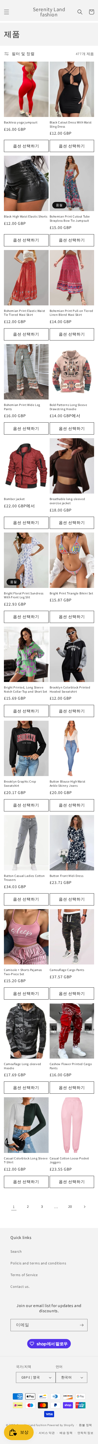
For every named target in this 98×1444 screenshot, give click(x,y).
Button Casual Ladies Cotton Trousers (24, 878)
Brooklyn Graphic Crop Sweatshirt (20, 783)
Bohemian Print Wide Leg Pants (22, 407)
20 (70, 1206)
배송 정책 (66, 1433)
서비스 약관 (47, 1433)
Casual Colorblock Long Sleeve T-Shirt (26, 1160)
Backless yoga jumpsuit (20, 122)
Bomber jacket (14, 499)
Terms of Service (24, 1274)
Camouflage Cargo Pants (67, 970)
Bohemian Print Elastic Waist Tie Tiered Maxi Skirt (24, 313)
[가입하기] (81, 1325)
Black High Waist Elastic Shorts (26, 216)
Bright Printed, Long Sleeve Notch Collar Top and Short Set (25, 689)
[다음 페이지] (84, 1206)
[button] (6, 12)
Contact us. (20, 1286)
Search (16, 1251)
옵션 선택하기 (26, 145)
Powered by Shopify (60, 1425)
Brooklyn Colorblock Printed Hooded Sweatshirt (70, 689)
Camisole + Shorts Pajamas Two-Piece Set (23, 972)
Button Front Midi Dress (67, 876)
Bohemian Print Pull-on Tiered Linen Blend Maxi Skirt (71, 313)
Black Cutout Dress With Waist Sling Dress (71, 124)
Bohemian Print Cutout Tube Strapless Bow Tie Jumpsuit (70, 218)
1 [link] (14, 1206)
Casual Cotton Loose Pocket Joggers (69, 1160)
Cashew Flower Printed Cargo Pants (71, 1066)
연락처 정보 (85, 1433)
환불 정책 (85, 1425)
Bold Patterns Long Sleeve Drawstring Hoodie (68, 407)
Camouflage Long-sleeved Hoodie (22, 1066)
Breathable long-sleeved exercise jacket (67, 501)
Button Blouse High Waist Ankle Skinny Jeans (67, 783)
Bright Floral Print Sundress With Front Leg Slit (24, 595)
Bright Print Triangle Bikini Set (71, 593)
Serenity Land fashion (32, 1425)
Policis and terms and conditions (38, 1263)
